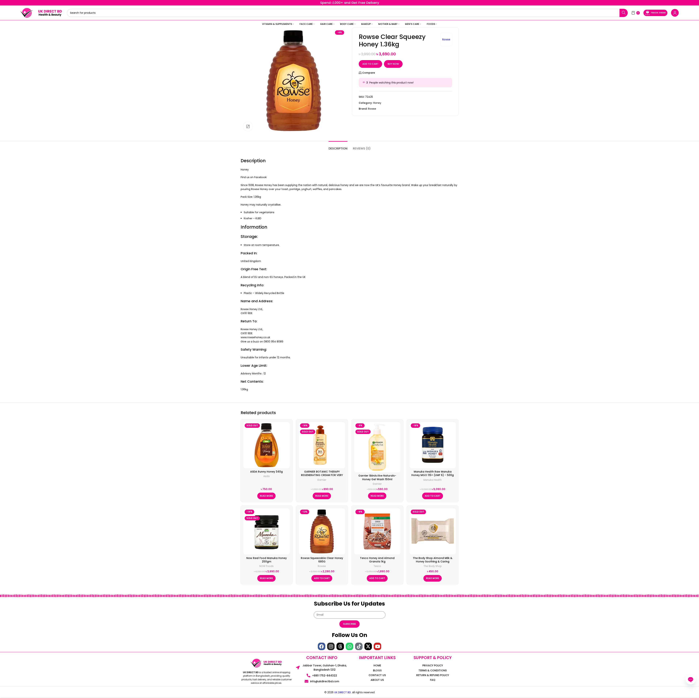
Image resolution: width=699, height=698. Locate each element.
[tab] (338, 146)
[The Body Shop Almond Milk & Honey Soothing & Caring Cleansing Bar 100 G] (433, 531)
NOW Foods (266, 566)
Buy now (393, 64)
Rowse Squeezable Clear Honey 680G (322, 560)
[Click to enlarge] (248, 126)
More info (666, 691)
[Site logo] (26, 12)
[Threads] (340, 646)
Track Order (658, 12)
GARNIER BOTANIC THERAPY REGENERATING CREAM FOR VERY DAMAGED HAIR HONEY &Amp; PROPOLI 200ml (322, 477)
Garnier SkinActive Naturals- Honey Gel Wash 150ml (377, 477)
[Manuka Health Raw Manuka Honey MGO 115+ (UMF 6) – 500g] (433, 445)
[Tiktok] (359, 646)
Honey (377, 103)
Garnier (321, 480)
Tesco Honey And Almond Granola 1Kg (377, 560)
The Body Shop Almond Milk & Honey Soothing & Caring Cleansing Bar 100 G (432, 561)
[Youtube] (377, 646)
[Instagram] (331, 646)
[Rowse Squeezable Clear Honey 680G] (322, 531)
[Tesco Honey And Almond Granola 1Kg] (377, 531)
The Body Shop (432, 566)
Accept (685, 691)
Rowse (446, 39)
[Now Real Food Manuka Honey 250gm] (266, 531)
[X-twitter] (368, 646)
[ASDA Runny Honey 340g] (266, 445)
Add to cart (370, 64)
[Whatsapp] (349, 646)
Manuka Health (432, 480)
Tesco (377, 566)
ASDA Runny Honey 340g (266, 471)
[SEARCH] (624, 13)
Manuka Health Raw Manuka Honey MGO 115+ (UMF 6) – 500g (432, 473)
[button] (432, 496)
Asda (266, 476)
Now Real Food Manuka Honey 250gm (266, 560)
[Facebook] (321, 646)
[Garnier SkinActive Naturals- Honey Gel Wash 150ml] (377, 447)
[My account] (675, 12)
